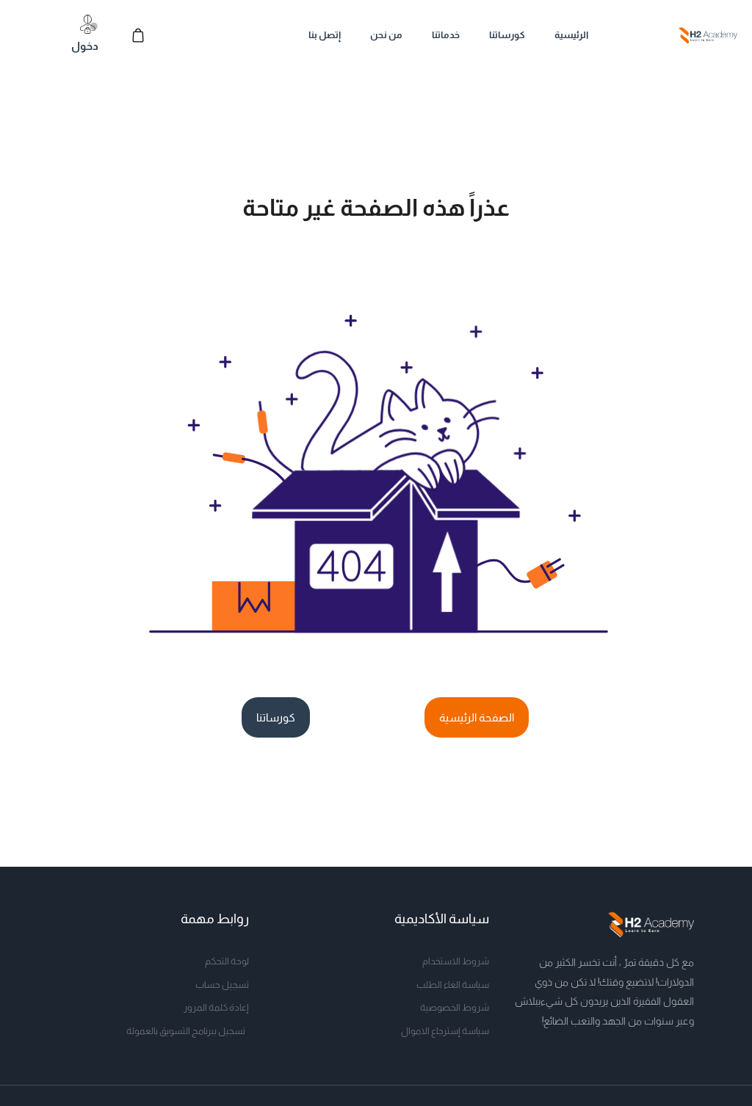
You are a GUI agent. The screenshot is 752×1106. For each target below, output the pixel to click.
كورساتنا (507, 34)
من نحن (386, 34)
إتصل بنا (324, 34)
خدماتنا (446, 34)
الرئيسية (571, 34)
